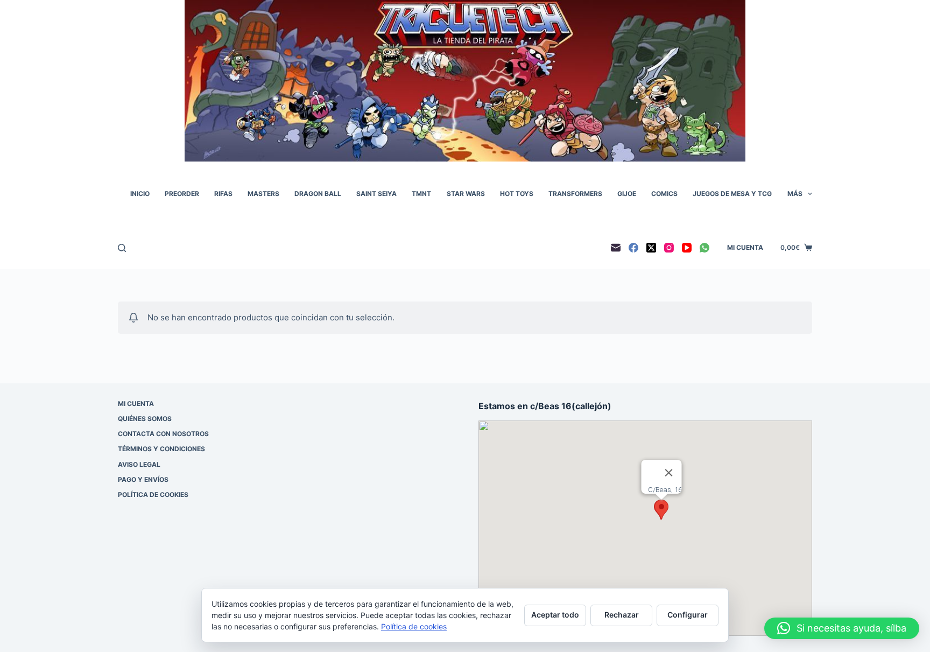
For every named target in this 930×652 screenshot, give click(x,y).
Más (794, 194)
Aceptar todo (555, 614)
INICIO (140, 194)
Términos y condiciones (161, 449)
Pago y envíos (143, 479)
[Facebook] (633, 248)
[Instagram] (669, 248)
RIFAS (223, 194)
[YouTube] (687, 248)
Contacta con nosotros (163, 434)
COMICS (664, 194)
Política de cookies (153, 494)
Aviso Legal (139, 464)
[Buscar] (122, 248)
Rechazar (621, 614)
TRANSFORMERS (575, 194)
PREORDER (182, 194)
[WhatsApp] (704, 248)
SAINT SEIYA (376, 194)
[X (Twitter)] (651, 248)
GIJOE (626, 194)
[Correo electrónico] (616, 248)
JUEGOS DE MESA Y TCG (732, 194)
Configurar (687, 614)
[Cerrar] (669, 473)
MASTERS (263, 194)
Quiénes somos (145, 419)
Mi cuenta (745, 247)
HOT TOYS (516, 194)
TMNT (421, 194)
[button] (661, 510)
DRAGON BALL (317, 194)
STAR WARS (466, 194)
